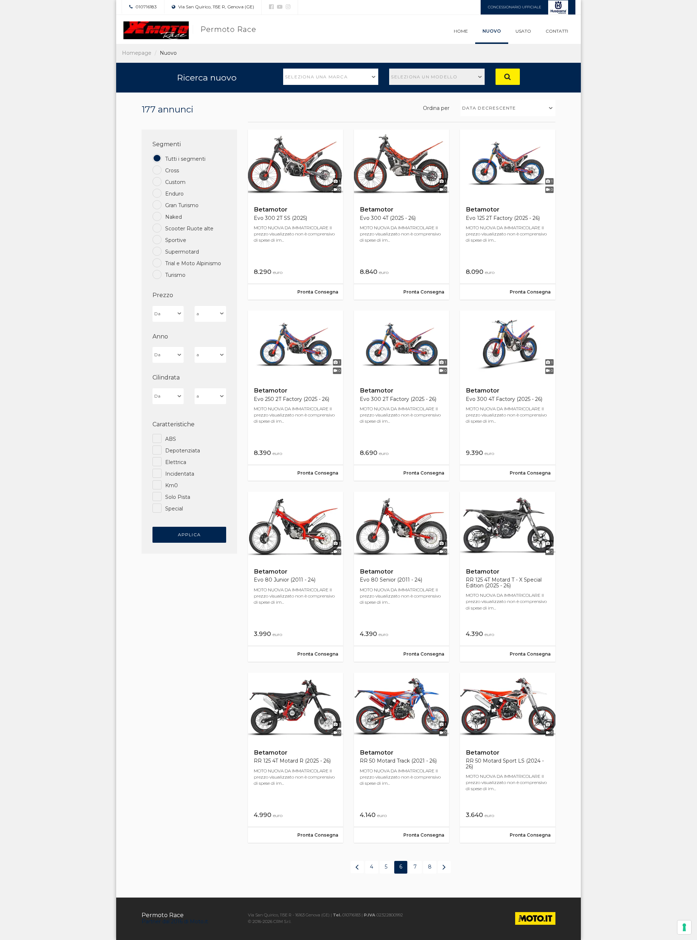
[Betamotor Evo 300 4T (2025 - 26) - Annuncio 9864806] (401, 215)
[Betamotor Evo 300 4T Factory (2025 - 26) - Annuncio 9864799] (507, 396)
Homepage (136, 53)
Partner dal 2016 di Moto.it (175, 921)
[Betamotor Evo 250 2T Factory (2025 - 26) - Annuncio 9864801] (295, 396)
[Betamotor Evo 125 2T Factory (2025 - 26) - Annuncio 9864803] (507, 215)
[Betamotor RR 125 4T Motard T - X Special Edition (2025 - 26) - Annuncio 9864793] (507, 577)
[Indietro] (357, 867)
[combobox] (331, 77)
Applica (189, 534)
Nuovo (491, 31)
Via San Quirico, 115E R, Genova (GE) (215, 6)
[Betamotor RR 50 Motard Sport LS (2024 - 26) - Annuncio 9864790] (507, 758)
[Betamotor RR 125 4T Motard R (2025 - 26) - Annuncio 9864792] (295, 758)
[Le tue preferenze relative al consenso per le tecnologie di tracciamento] (684, 927)
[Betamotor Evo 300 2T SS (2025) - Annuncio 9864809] (295, 215)
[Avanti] (444, 867)
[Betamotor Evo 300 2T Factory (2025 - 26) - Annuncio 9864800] (401, 396)
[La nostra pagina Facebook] (271, 7)
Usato (523, 31)
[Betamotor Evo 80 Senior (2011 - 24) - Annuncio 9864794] (401, 577)
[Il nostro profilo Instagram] (287, 7)
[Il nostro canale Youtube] (278, 7)
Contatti (557, 31)
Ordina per (436, 108)
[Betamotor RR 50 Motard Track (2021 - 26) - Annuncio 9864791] (401, 758)
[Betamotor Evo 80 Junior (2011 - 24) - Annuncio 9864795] (295, 577)
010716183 (145, 6)
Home (461, 31)
